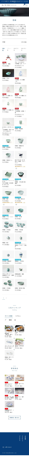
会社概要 (25, 438)
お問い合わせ (8, 447)
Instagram (22, 438)
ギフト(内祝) (9, 316)
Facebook (19, 438)
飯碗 (10, 320)
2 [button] (6, 298)
